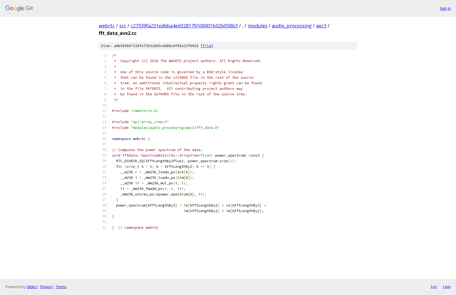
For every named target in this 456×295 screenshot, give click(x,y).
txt (434, 286)
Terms (60, 286)
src (122, 25)
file (207, 46)
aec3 (321, 25)
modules (257, 25)
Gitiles (32, 286)
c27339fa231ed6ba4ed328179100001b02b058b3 (184, 25)
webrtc (107, 25)
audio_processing (292, 25)
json (446, 286)
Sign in (445, 8)
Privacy (46, 286)
